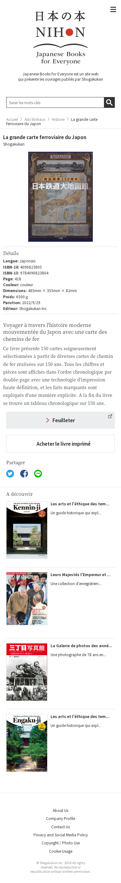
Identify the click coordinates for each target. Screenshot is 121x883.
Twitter (10, 474)
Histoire (58, 119)
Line (38, 474)
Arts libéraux (35, 119)
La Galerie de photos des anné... (81, 645)
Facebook (24, 474)
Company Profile (60, 818)
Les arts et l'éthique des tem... (80, 503)
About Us (60, 810)
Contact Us (60, 826)
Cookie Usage (60, 851)
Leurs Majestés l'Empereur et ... (81, 574)
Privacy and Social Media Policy (61, 834)
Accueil (12, 119)
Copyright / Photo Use (61, 842)
